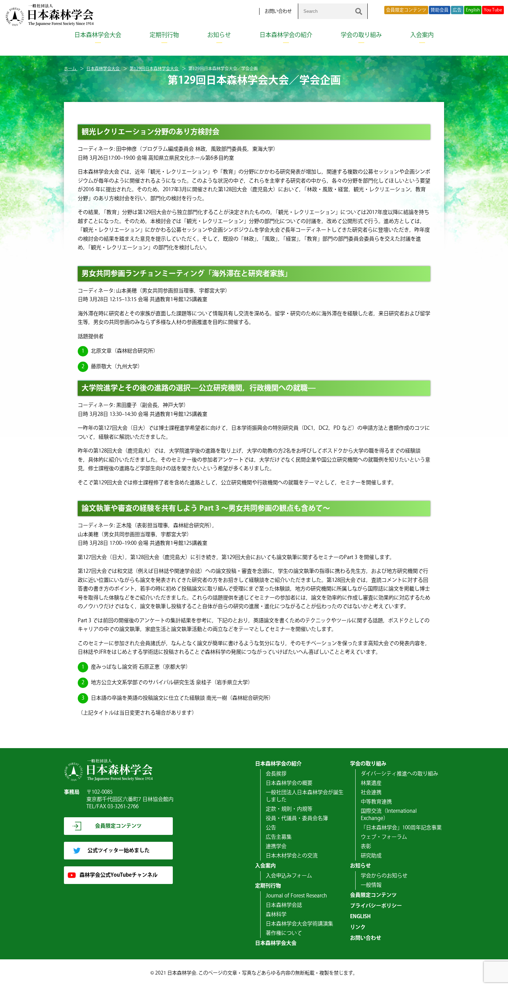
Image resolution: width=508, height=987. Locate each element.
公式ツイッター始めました (118, 850)
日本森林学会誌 (284, 905)
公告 (271, 827)
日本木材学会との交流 (292, 855)
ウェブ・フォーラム (384, 837)
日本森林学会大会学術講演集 (299, 924)
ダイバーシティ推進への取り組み (399, 774)
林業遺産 (371, 783)
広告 (457, 10)
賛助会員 (440, 10)
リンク (358, 927)
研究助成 (371, 855)
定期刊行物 (164, 35)
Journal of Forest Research (296, 896)
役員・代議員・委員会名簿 (297, 818)
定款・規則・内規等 (289, 809)
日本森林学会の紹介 (286, 35)
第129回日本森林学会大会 (154, 69)
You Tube (493, 10)
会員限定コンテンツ (406, 10)
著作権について (284, 933)
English (473, 10)
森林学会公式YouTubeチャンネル (118, 875)
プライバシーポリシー (376, 906)
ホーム (70, 69)
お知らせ (219, 35)
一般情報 (371, 885)
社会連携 (371, 792)
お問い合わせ (278, 11)
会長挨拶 (276, 774)
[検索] (358, 11)
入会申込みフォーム (289, 875)
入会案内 (422, 35)
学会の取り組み (361, 35)
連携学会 (276, 846)
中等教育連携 (376, 802)
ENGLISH (360, 916)
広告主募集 (279, 837)
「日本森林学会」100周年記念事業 (401, 827)
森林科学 (276, 914)
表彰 (366, 846)
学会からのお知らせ (384, 875)
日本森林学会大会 (97, 35)
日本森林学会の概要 (289, 783)
